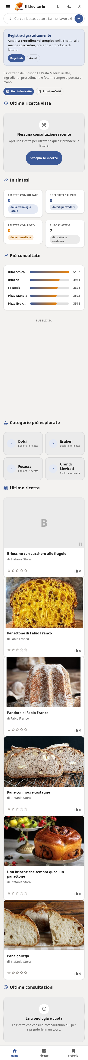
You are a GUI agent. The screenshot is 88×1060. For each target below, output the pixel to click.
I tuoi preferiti (49, 91)
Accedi (33, 58)
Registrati (16, 58)
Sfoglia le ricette (19, 91)
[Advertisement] (44, 367)
